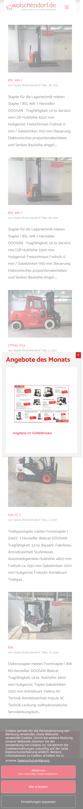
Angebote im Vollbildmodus (32, 433)
